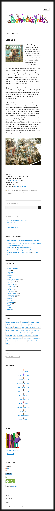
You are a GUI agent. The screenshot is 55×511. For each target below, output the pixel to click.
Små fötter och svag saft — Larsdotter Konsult (19, 252)
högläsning (27, 330)
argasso (13, 322)
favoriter (7, 192)
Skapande (9, 298)
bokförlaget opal (16, 324)
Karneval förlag (20, 192)
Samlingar (11, 289)
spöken (13, 340)
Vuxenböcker (11, 297)
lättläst (33, 332)
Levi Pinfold (26, 192)
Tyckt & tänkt (10, 307)
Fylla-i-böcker (12, 286)
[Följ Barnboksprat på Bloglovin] (24, 486)
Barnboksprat (9, 506)
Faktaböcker (11, 284)
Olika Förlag (9, 338)
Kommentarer (10, 470)
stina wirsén (19, 340)
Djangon (10, 39)
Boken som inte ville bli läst (16, 245)
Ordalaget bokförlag (17, 338)
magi (38, 332)
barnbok (18, 322)
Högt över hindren (12, 222)
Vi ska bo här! (10, 225)
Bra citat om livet (18, 242)
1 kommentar (9, 193)
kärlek (21, 332)
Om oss (7, 495)
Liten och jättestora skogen (24, 247)
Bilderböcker (24, 190)
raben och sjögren (28, 338)
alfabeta (8, 322)
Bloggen (9, 270)
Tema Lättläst (31, 340)
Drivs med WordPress (19, 506)
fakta (39, 327)
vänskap (37, 340)
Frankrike (11, 192)
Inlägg (8, 468)
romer (31, 192)
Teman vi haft (10, 453)
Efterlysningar (10, 274)
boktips (31, 324)
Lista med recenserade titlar (14, 452)
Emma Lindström (11, 190)
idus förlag (34, 330)
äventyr (7, 343)
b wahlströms (18, 327)
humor (22, 330)
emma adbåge (33, 327)
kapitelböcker (15, 332)
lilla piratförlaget (27, 332)
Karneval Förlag (15, 180)
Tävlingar (9, 304)
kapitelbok (8, 332)
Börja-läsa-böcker (12, 282)
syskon (24, 340)
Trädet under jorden (12, 227)
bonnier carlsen (9, 327)
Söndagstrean (10, 302)
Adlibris (23, 186)
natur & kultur (20, 335)
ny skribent (35, 335)
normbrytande (28, 335)
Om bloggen (9, 498)
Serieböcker (11, 291)
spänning (8, 340)
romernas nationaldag (37, 192)
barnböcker (31, 322)
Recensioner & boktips (13, 279)
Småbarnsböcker (12, 293)
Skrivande (9, 300)
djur (23, 327)
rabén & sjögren (37, 338)
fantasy (7, 330)
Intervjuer (9, 275)
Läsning (9, 277)
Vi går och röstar (11, 224)
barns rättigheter (31, 190)
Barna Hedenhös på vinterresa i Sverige (27, 250)
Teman (8, 305)
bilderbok (38, 322)
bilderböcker (9, 324)
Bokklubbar (10, 272)
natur (14, 335)
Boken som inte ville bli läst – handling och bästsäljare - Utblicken (24, 243)
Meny (46, 9)
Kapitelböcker (11, 288)
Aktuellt (9, 267)
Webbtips (9, 309)
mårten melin (9, 335)
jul (38, 330)
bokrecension (25, 324)
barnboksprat (25, 322)
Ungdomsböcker (12, 295)
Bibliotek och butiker (12, 268)
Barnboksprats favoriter (13, 450)
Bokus (16, 186)
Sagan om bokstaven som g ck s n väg (17, 220)
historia (15, 192)
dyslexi (26, 327)
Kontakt (7, 502)
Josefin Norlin (10, 247)
